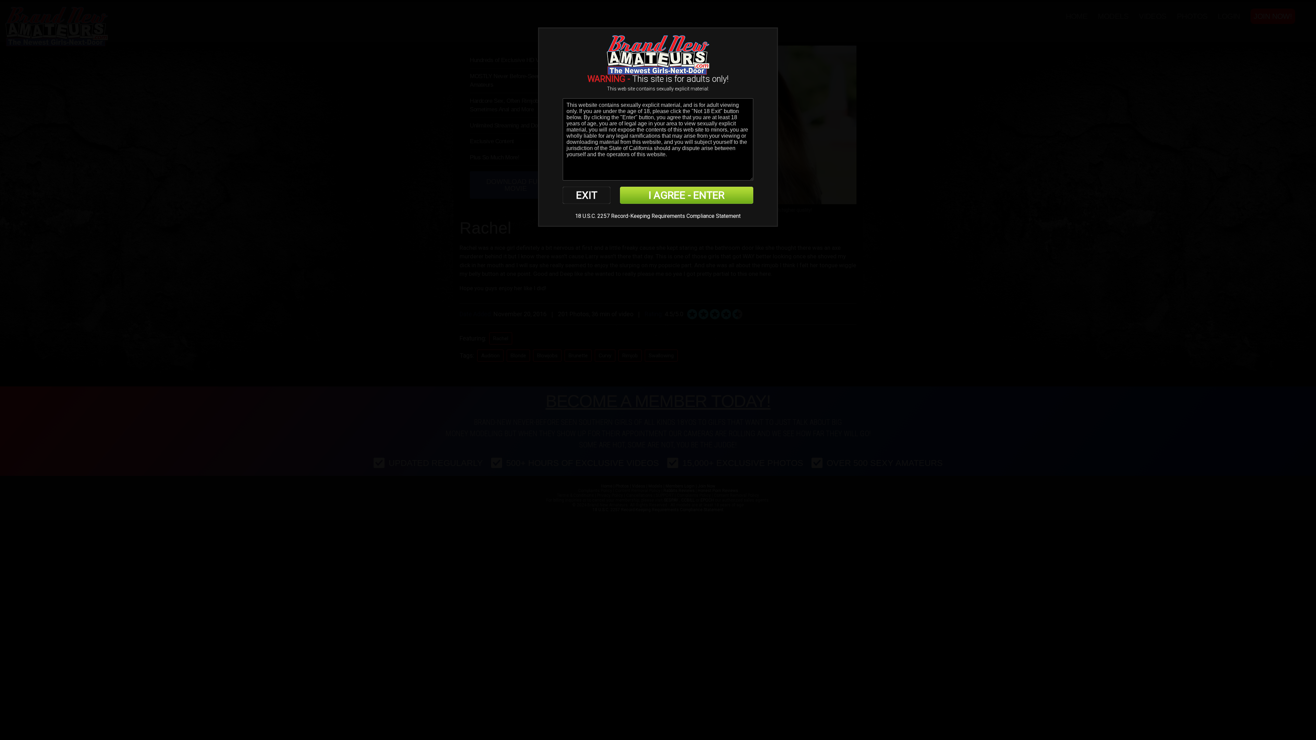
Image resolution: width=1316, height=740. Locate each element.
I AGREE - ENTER (686, 195)
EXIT (586, 195)
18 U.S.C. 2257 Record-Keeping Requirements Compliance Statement (658, 216)
